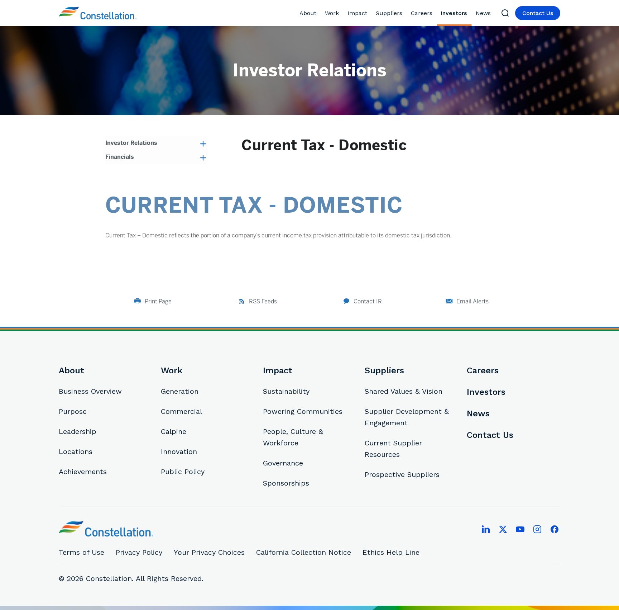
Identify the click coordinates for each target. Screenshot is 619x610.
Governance (283, 463)
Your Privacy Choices (209, 552)
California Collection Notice (303, 552)
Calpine (173, 431)
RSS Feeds (263, 301)
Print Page (158, 301)
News (483, 13)
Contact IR (368, 301)
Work (332, 13)
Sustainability (286, 391)
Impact (357, 13)
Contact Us (537, 13)
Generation (179, 391)
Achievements (83, 471)
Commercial (181, 411)
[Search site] (505, 13)
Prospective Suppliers (402, 474)
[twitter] (503, 529)
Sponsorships (286, 483)
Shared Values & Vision (403, 391)
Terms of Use (81, 552)
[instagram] (537, 529)
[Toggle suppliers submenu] (405, 13)
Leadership (77, 431)
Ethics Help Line (391, 552)
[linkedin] (485, 529)
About (307, 13)
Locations (75, 451)
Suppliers (389, 13)
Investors (454, 13)
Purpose (73, 411)
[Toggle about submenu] (319, 13)
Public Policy (183, 471)
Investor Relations (131, 143)
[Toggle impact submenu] (369, 13)
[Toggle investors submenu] (469, 13)
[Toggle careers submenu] (435, 13)
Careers (421, 13)
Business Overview (90, 391)
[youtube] (520, 529)
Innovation (179, 451)
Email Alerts (472, 301)
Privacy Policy (139, 552)
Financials (119, 156)
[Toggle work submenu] (341, 13)
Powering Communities (302, 411)
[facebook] (554, 529)
